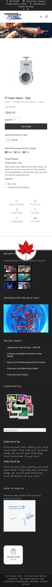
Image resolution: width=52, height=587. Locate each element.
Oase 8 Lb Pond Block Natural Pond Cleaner (26, 362)
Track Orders (16, 213)
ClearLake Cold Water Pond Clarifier (22, 368)
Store (7, 102)
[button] (13, 140)
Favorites (35, 213)
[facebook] (23, 9)
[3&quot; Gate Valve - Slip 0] (26, 71)
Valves (41, 102)
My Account (35, 204)
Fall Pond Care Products (17, 375)
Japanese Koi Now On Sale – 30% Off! (23, 347)
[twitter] (28, 9)
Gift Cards (35, 221)
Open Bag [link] (13, 559)
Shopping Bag (17, 221)
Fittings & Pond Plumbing (24, 102)
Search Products (17, 204)
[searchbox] (25, 430)
